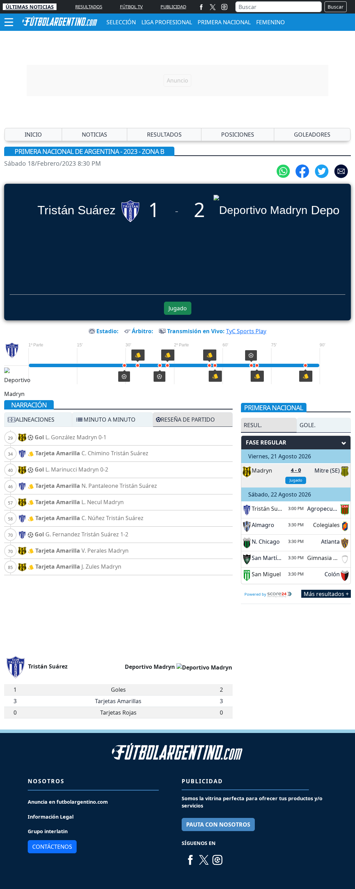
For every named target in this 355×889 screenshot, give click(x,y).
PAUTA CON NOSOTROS (218, 824)
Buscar (336, 6)
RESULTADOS (88, 6)
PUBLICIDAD (173, 6)
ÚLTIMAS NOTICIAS (30, 6)
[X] (213, 6)
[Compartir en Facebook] (302, 170)
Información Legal (50, 816)
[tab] (38, 419)
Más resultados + (326, 594)
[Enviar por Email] (341, 170)
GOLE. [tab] (307, 425)
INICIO (33, 134)
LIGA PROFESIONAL (166, 22)
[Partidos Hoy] (224, 6)
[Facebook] (201, 6)
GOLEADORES (312, 134)
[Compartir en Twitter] (322, 170)
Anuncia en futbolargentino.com (68, 802)
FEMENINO (270, 22)
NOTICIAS (94, 134)
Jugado (177, 308)
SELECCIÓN (121, 22)
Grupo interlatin (48, 831)
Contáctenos (52, 847)
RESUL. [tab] (253, 425)
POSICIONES (237, 134)
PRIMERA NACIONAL (224, 22)
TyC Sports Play (246, 331)
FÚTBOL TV (131, 6)
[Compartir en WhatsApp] (283, 170)
